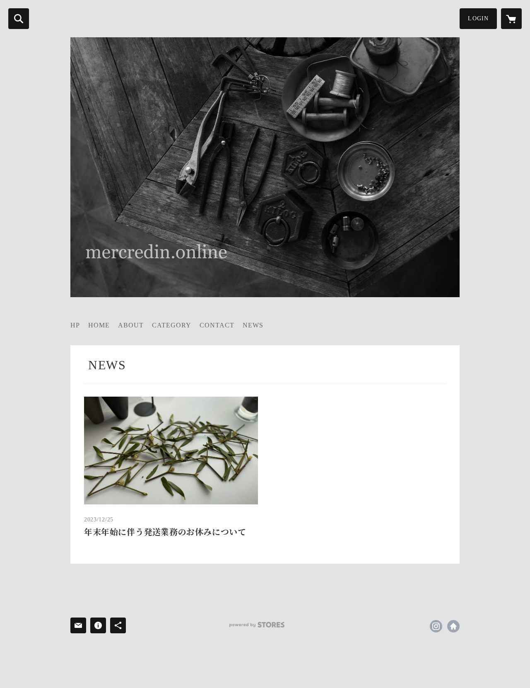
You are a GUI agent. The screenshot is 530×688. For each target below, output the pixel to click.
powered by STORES (257, 625)
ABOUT (131, 325)
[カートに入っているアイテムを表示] (511, 18)
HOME (99, 325)
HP (75, 325)
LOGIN (478, 18)
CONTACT (217, 325)
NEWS (253, 325)
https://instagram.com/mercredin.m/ (436, 626)
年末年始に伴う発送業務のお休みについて (165, 532)
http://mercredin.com (453, 626)
